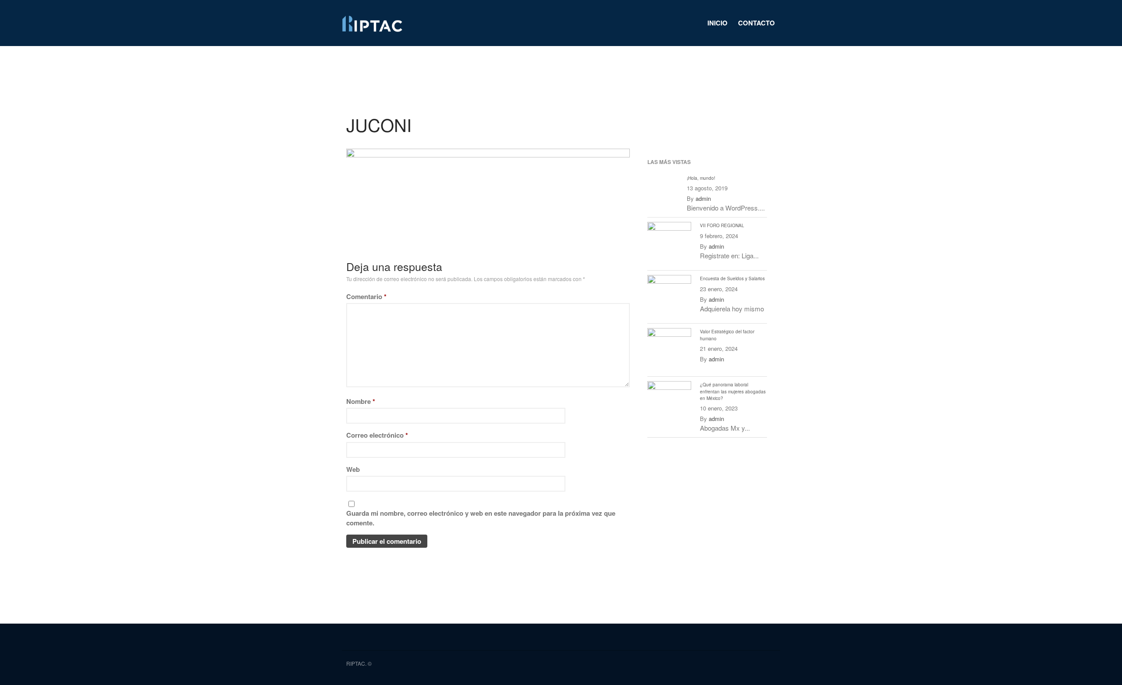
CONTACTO (756, 23)
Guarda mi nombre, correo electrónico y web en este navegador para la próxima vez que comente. (480, 518)
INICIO (717, 23)
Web (353, 469)
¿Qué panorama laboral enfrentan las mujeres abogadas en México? (733, 391)
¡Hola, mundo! (701, 178)
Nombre (360, 401)
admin (703, 198)
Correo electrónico (377, 435)
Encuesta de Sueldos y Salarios (732, 278)
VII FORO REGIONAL (722, 225)
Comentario (366, 296)
